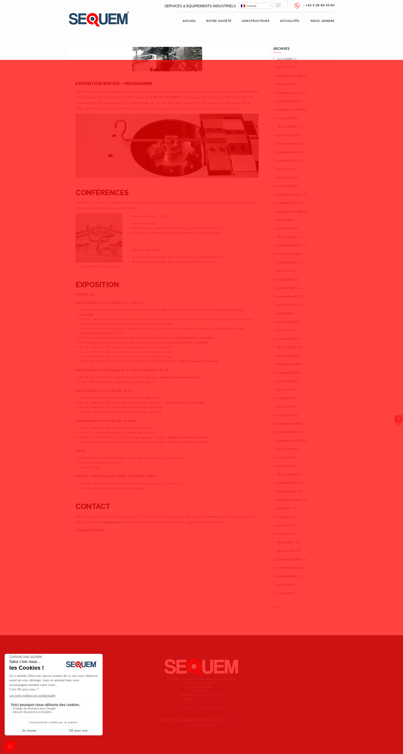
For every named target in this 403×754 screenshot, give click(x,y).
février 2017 (286, 542)
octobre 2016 (287, 576)
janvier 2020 (287, 356)
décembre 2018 (289, 423)
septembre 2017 (289, 500)
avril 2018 (284, 466)
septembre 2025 (289, 76)
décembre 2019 (289, 364)
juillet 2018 (285, 449)
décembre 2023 (289, 143)
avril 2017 (284, 525)
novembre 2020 (289, 296)
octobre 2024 (287, 101)
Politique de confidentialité (201, 708)
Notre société (218, 21)
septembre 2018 (289, 440)
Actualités (289, 21)
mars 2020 (285, 339)
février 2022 (286, 237)
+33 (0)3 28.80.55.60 (208, 694)
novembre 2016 (289, 568)
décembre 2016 (289, 559)
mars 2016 (285, 593)
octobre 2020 (287, 305)
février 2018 (286, 474)
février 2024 (286, 126)
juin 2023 (284, 169)
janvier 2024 (287, 135)
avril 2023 (285, 177)
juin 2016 (284, 585)
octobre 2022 (287, 203)
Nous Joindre (322, 21)
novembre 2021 (289, 254)
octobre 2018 (287, 432)
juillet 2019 (285, 381)
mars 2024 (285, 118)
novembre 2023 (289, 152)
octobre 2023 (287, 160)
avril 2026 (285, 67)
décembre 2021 (289, 245)
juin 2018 (284, 457)
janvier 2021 (286, 288)
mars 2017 (285, 534)
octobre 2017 (286, 491)
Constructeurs (256, 21)
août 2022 (285, 220)
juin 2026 (284, 59)
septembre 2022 (290, 211)
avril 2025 (285, 84)
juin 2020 (284, 330)
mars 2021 (285, 279)
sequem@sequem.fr (205, 699)
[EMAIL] (278, 5)
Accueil (189, 21)
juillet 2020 (286, 322)
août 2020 (285, 313)
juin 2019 (284, 389)
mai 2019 (284, 398)
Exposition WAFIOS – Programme (114, 83)
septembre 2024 (290, 109)
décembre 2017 (288, 483)
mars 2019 (285, 415)
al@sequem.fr (114, 522)
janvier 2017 (286, 551)
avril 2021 (284, 271)
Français (251, 5)
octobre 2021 (287, 262)
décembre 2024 (289, 93)
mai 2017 (284, 517)
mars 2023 (285, 186)
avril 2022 (285, 228)
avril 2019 (284, 406)
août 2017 (284, 508)
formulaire (210, 516)
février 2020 (286, 347)
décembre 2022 (289, 194)
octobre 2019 (287, 373)
